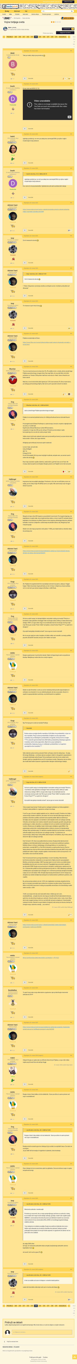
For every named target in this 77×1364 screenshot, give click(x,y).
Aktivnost (17, 11)
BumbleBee (12, 990)
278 (52, 37)
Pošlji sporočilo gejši (35, 1357)
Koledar (17, 14)
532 (13, 429)
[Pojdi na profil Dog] (13, 414)
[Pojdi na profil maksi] (13, 1070)
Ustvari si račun (68, 1)
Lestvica (56, 14)
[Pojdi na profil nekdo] (13, 665)
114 (13, 79)
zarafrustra (29, 1130)
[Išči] (72, 11)
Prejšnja (10, 37)
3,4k (13, 263)
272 (28, 37)
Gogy (12, 582)
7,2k (13, 1084)
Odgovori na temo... (20, 1332)
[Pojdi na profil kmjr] (13, 249)
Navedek (30, 78)
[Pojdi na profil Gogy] (13, 594)
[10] (25, 739)
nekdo (12, 653)
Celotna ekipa (35, 14)
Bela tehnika (25, 29)
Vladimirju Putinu (37, 744)
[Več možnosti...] (71, 51)
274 (36, 37)
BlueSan (12, 369)
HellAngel (12, 479)
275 (40, 37)
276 (44, 37)
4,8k (13, 609)
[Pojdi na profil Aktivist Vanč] (13, 216)
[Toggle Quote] (25, 174)
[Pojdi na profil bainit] (13, 149)
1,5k (13, 506)
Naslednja (62, 37)
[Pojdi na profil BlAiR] (13, 64)
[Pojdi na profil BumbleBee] (13, 1003)
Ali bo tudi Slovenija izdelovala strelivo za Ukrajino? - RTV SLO (41, 957)
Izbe (10, 14)
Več (26, 11)
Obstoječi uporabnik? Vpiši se (51, 1)
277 (48, 37)
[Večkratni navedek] (25, 78)
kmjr (12, 238)
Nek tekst (25, 14)
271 (24, 37)
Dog (12, 402)
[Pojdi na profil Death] (13, 99)
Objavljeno (31, 51)
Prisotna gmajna (46, 14)
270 (20, 37)
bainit (12, 136)
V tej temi (64, 11)
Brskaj (7, 11)
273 (32, 37)
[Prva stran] (4, 37)
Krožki (4, 14)
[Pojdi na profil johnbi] (5, 29)
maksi (12, 1058)
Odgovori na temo (65, 32)
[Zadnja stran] (69, 37)
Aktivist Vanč (12, 205)
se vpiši (45, 1325)
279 (56, 37)
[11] (41, 745)
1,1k (13, 680)
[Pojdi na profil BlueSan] (13, 380)
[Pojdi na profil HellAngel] (13, 492)
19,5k (13, 230)
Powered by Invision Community (38, 1361)
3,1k (13, 394)
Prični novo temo (48, 33)
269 (16, 37)
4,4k (13, 163)
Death (12, 86)
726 (13, 113)
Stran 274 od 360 (74, 40)
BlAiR (12, 53)
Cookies (45, 1357)
